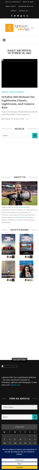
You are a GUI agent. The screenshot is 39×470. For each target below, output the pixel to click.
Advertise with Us (26, 6)
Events (13, 11)
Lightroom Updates (16, 92)
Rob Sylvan (6, 119)
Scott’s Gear (28, 2)
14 (25, 443)
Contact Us (23, 11)
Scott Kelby (22, 207)
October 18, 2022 (19, 119)
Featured (5, 92)
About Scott (11, 6)
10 (4, 443)
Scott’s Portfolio (13, 2)
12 (15, 443)
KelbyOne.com (15, 385)
